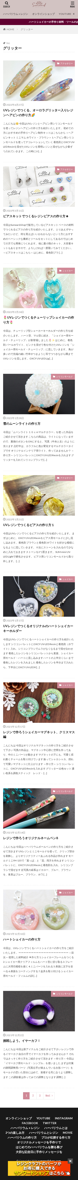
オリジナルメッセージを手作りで (39, 1142)
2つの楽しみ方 (15, 1132)
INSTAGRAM (64, 1118)
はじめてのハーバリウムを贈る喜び (39, 1147)
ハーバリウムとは (56, 1128)
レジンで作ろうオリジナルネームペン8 (30, 838)
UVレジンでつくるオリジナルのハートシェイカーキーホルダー (38, 628)
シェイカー (67, 270)
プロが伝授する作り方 (56, 1137)
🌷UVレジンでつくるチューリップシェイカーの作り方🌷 (38, 319)
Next (48, 1095)
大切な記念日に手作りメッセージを (39, 1152)
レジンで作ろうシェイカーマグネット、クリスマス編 (39, 734)
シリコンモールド (64, 376)
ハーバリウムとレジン (43, 1132)
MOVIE (68, 1132)
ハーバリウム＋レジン (15, 13)
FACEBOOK (30, 1123)
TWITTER (49, 1123)
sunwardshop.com (49, 1160)
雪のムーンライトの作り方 (22, 423)
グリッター (27, 29)
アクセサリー (66, 63)
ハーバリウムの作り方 (22, 1137)
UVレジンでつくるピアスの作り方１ (28, 525)
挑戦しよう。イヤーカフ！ (22, 1040)
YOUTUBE (65, 13)
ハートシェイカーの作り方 (22, 939)
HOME (10, 29)
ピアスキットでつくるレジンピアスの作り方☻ (36, 216)
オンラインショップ (43, 13)
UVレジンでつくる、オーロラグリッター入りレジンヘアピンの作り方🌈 (38, 112)
